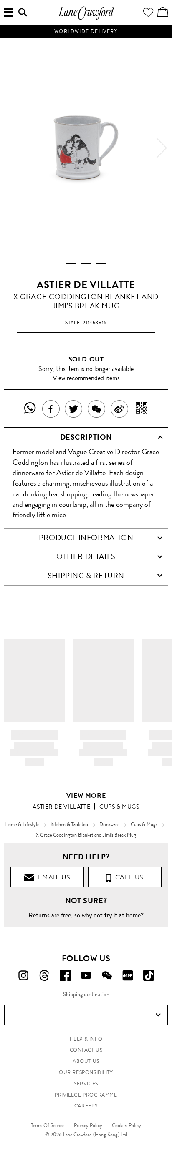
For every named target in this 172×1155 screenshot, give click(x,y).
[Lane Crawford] (86, 18)
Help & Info (86, 1039)
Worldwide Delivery (86, 31)
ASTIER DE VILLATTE (86, 285)
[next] (161, 148)
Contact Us (86, 1050)
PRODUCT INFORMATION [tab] (86, 537)
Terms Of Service (47, 1125)
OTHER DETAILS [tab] (86, 556)
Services (86, 1083)
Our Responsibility (86, 1072)
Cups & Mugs (119, 806)
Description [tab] (86, 437)
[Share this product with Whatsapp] (30, 409)
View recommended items (86, 378)
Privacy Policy (88, 1125)
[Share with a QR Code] (142, 409)
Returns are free (49, 915)
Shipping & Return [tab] (86, 575)
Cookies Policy (126, 1125)
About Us (86, 1061)
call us (127, 877)
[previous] (10, 148)
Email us (52, 877)
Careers (86, 1106)
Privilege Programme (86, 1095)
